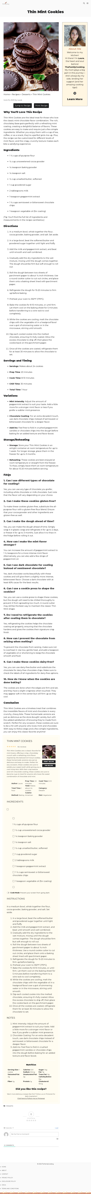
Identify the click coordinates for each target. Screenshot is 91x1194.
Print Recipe (41, 105)
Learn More (75, 99)
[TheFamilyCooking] (6, 3)
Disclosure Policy (9, 1181)
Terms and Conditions (10, 1188)
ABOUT (4, 1170)
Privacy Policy (7, 1177)
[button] (84, 3)
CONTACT (5, 1174)
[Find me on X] (74, 93)
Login (56, 1128)
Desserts (26, 94)
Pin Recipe (49, 765)
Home (7, 94)
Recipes (16, 94)
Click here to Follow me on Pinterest (31, 1098)
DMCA (4, 1185)
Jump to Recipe (22, 105)
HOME (4, 1167)
